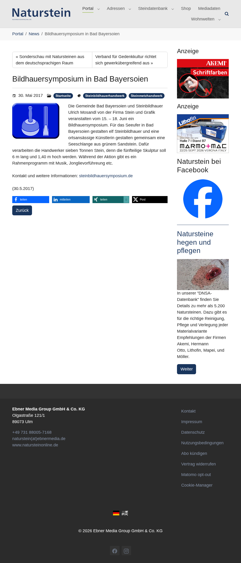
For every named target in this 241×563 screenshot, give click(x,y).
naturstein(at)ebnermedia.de (38, 438)
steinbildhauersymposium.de (106, 175)
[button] (30, 199)
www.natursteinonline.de (35, 445)
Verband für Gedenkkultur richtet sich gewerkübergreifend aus (125, 59)
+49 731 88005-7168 (32, 432)
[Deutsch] (116, 512)
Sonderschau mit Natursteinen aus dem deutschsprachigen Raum (50, 59)
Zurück (22, 210)
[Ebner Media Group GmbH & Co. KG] (41, 14)
